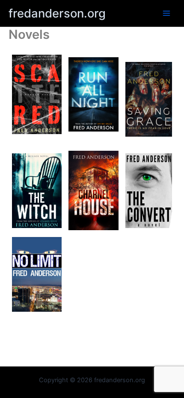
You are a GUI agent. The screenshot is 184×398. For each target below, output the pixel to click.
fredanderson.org (57, 13)
